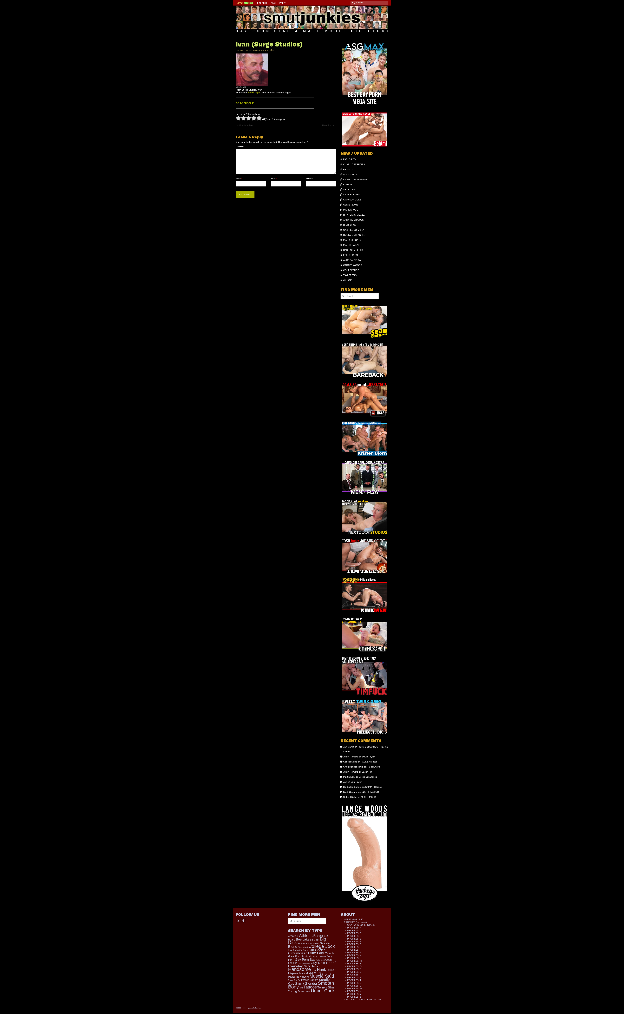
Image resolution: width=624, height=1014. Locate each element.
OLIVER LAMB (350, 204)
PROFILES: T (354, 980)
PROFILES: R (354, 974)
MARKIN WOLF (351, 209)
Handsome (299, 969)
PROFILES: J (354, 952)
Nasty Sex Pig (294, 980)
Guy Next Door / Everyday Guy (312, 964)
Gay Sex (320, 960)
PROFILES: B (354, 930)
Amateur (293, 936)
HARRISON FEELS (353, 250)
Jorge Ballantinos (368, 776)
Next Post (327, 125)
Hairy (314, 966)
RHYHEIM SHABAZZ (354, 214)
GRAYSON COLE (352, 199)
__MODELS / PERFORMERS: (256, 50)
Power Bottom (309, 979)
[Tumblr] (243, 920)
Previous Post (246, 125)
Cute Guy (316, 953)
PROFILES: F (354, 941)
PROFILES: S (354, 977)
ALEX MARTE (350, 174)
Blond (292, 947)
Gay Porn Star (305, 959)
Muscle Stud (322, 976)
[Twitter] (238, 920)
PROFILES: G (354, 944)
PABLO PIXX (349, 159)
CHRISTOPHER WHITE (355, 179)
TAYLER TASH (350, 275)
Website (309, 178)
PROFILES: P (354, 969)
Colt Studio (293, 950)
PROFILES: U (354, 983)
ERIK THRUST (350, 255)
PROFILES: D (354, 936)
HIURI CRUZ (349, 225)
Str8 (301, 988)
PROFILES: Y (354, 994)
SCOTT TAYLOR (370, 792)
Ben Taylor (356, 782)
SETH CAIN (349, 189)
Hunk (321, 970)
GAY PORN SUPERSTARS (361, 925)
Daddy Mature (310, 956)
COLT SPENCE (351, 270)
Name (239, 178)
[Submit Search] (353, 3)
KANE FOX (349, 184)
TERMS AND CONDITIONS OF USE (362, 999)
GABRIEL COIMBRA (353, 230)
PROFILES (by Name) (355, 922)
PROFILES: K (354, 955)
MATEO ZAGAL (351, 245)
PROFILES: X (354, 991)
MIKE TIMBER (368, 797)
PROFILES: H (354, 947)
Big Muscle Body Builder (308, 943)
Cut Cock (303, 950)
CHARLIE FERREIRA (354, 164)
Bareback (320, 936)
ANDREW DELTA (352, 260)
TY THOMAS (374, 766)
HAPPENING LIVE (353, 919)
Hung (314, 970)
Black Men (325, 943)
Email (274, 178)
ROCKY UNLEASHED (354, 235)
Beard (291, 939)
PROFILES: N (354, 963)
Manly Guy (322, 973)
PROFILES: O (354, 966)
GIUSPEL (348, 280)
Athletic (306, 935)
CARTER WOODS (352, 265)
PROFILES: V (354, 985)
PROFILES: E (354, 938)
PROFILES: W (354, 988)
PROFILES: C (354, 933)
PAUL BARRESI (369, 761)
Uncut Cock (323, 990)
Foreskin (322, 957)
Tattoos (310, 987)
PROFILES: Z (354, 996)
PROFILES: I (353, 949)
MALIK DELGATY (352, 240)
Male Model (306, 973)
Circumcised (303, 947)
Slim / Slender (306, 983)
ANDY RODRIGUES (353, 220)
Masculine (293, 976)
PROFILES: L (354, 958)
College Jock (321, 946)
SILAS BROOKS (351, 194)
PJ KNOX (348, 169)
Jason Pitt (367, 771)
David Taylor (368, 756)
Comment (240, 146)
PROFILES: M (354, 961)
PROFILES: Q (354, 972)
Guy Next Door (304, 963)
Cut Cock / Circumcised (306, 951)
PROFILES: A (354, 927)
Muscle (304, 976)
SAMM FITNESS (373, 787)
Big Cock (314, 939)
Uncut (307, 991)
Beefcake (302, 939)
